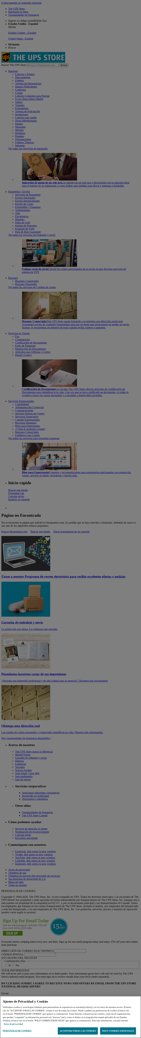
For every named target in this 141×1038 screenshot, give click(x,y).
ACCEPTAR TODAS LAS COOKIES (78, 1031)
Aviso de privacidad (13, 1024)
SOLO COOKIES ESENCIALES (118, 1031)
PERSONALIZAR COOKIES (17, 1030)
